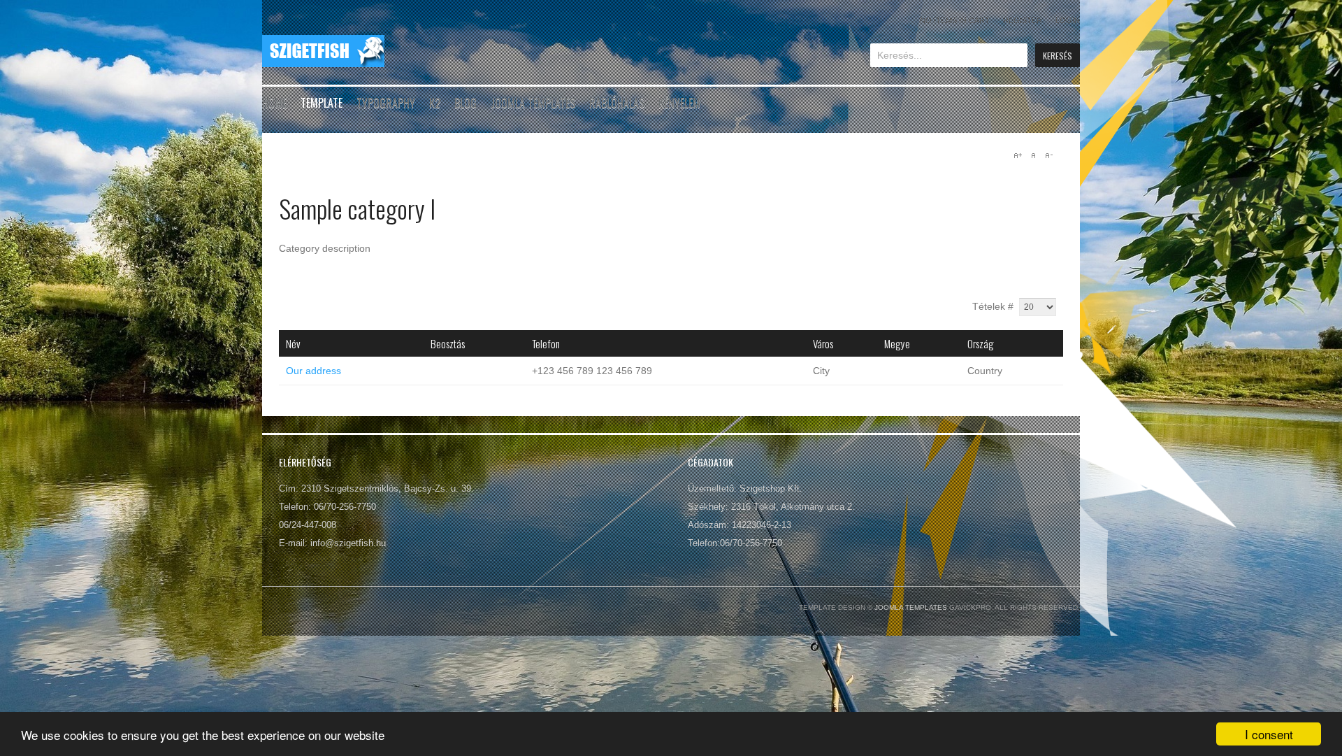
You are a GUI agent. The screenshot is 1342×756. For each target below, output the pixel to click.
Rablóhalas (616, 102)
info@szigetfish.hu (348, 543)
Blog (465, 102)
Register (1022, 20)
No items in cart (955, 20)
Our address (313, 370)
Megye (897, 343)
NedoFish (323, 51)
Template (321, 102)
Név (293, 343)
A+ (1017, 155)
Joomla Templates (533, 102)
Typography (385, 102)
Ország (980, 343)
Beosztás (448, 343)
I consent (1269, 734)
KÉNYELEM (679, 102)
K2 (434, 102)
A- (1048, 155)
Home (274, 102)
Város (823, 343)
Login (1067, 20)
